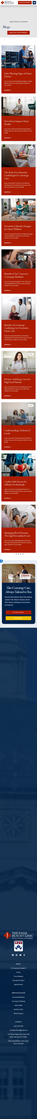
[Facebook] (13, 955)
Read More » (7, 90)
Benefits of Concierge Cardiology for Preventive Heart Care (16, 327)
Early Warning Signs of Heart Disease (17, 75)
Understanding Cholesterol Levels (17, 432)
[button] (34, 2)
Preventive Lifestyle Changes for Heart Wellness (17, 228)
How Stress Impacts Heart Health (16, 123)
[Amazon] (24, 955)
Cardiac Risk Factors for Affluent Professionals (15, 483)
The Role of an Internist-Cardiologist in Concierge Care (16, 175)
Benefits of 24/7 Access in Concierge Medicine (16, 275)
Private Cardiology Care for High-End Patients (17, 381)
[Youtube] (20, 955)
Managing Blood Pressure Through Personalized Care (17, 534)
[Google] (16, 955)
